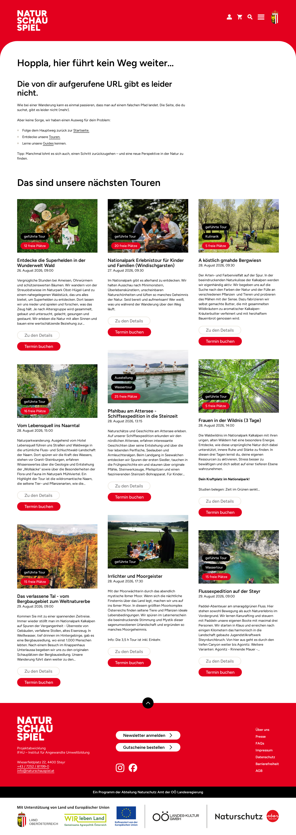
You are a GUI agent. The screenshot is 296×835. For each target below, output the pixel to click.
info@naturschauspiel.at (35, 771)
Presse (261, 736)
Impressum (264, 750)
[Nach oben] (148, 703)
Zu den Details (38, 335)
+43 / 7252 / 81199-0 (33, 766)
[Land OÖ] (77, 816)
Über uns (262, 730)
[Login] (229, 17)
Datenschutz (265, 757)
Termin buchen (38, 346)
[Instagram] (120, 768)
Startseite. (81, 130)
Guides (48, 143)
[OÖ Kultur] (175, 816)
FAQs (260, 743)
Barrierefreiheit (267, 764)
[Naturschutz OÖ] (246, 816)
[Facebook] (133, 768)
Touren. (54, 137)
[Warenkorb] (239, 17)
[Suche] (249, 17)
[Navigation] (261, 17)
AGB (259, 771)
